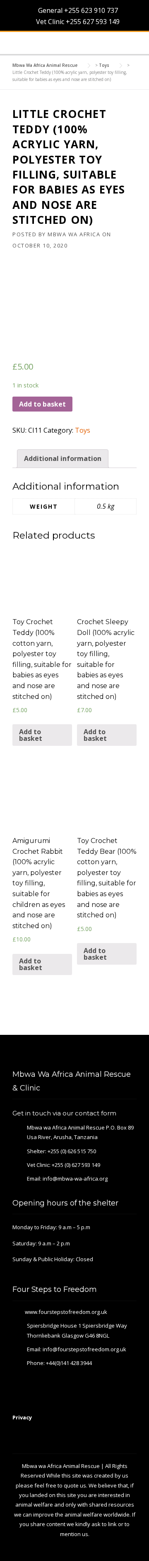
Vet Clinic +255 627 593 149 (77, 21)
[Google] (111, 1053)
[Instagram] (133, 1053)
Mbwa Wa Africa (74, 234)
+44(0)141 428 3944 (69, 1363)
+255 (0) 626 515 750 (72, 1151)
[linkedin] (122, 1053)
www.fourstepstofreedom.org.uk (66, 1312)
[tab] (62, 458)
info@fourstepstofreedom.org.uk (84, 1349)
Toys (82, 430)
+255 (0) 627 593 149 (76, 1165)
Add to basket (42, 404)
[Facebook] (99, 1053)
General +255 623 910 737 (77, 10)
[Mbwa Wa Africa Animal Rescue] (24, 43)
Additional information (62, 458)
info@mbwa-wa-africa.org (75, 1178)
